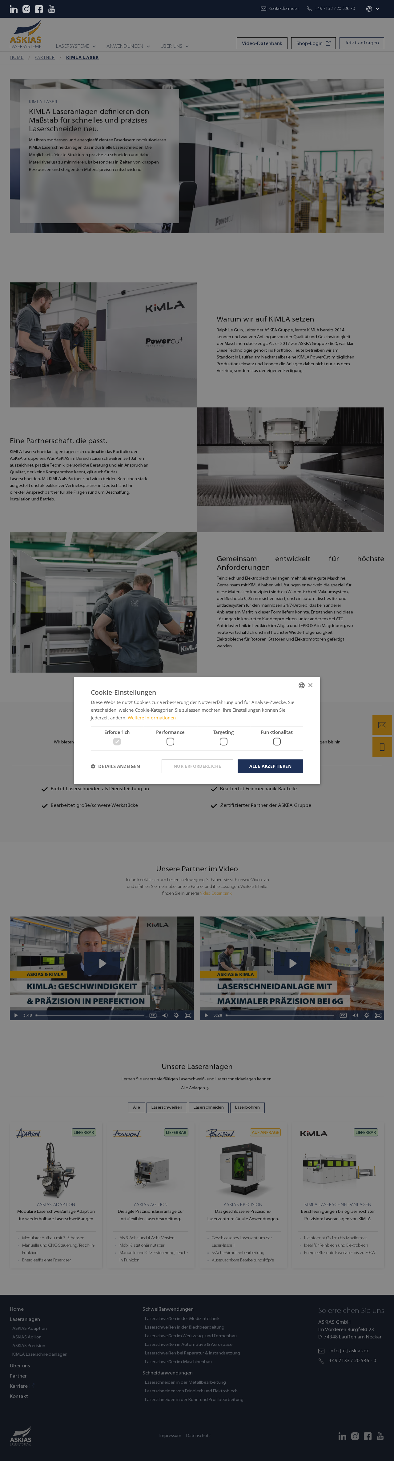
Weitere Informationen (152, 717)
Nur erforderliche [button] (197, 766)
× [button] (310, 685)
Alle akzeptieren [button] (270, 766)
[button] (372, 9)
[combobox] (302, 685)
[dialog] (197, 730)
